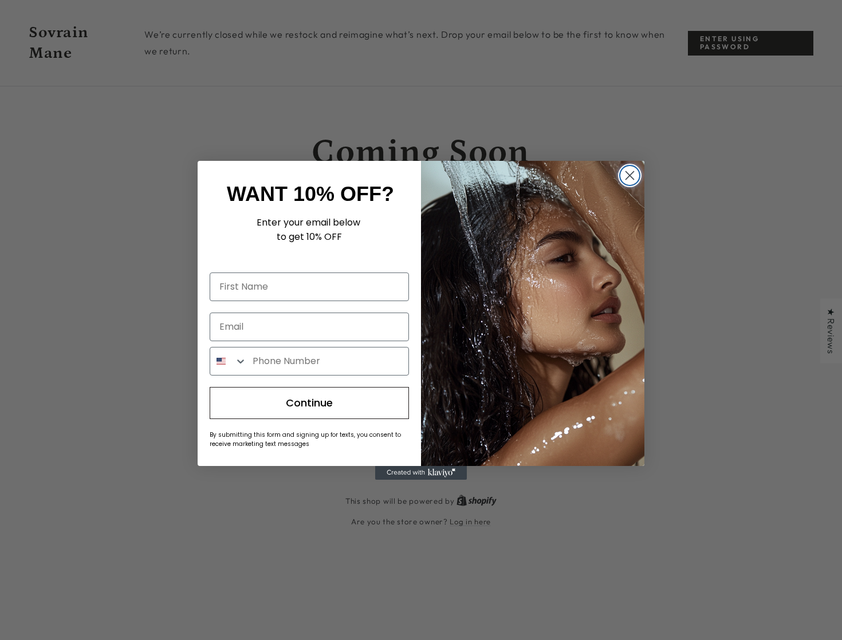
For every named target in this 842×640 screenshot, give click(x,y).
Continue (309, 403)
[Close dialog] (630, 175)
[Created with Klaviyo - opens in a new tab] (421, 473)
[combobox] (228, 361)
